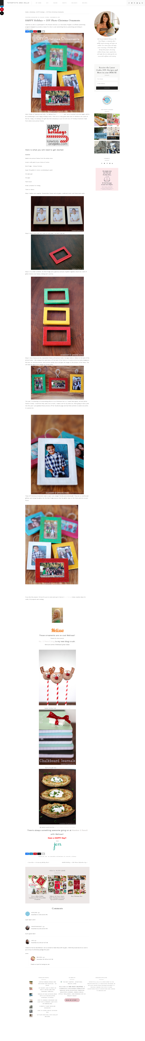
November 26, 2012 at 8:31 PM (39, 928)
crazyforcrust (36, 926)
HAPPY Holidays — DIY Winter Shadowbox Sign (74, 862)
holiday (42, 17)
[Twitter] (104, 163)
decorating (34, 17)
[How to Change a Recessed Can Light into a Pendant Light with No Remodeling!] (113, 133)
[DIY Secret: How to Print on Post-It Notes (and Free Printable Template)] (113, 120)
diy (39, 17)
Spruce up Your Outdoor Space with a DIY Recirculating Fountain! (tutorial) (47, 996)
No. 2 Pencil (59, 114)
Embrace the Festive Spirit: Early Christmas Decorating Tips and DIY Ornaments (57, 898)
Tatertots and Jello (18, 3)
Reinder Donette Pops (64, 708)
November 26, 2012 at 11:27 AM (39, 942)
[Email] (43, 31)
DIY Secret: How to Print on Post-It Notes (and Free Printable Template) (47, 990)
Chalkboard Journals (64, 767)
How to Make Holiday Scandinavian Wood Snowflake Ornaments (37, 898)
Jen (32, 940)
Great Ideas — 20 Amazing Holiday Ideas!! (38, 862)
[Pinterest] (107, 163)
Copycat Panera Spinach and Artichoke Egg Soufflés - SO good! (47, 983)
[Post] (39, 31)
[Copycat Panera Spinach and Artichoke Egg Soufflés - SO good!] (100, 120)
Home (26, 12)
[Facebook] (102, 163)
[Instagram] (110, 163)
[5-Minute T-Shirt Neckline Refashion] (100, 147)
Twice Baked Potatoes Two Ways (65, 827)
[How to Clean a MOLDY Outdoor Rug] (113, 147)
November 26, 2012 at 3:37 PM (45, 959)
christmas (32, 12)
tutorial (47, 17)
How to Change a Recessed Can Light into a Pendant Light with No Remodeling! (47, 1002)
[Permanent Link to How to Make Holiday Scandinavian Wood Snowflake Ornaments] (37, 893)
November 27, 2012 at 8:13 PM (39, 914)
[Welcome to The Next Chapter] (72, 983)
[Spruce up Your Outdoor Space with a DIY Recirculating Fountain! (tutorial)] (100, 133)
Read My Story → (72, 1000)
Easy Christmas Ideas (76, 896)
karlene (34, 912)
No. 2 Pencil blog (47, 641)
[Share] (27, 31)
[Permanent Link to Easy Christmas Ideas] (77, 893)
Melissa (39, 957)
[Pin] (35, 31)
